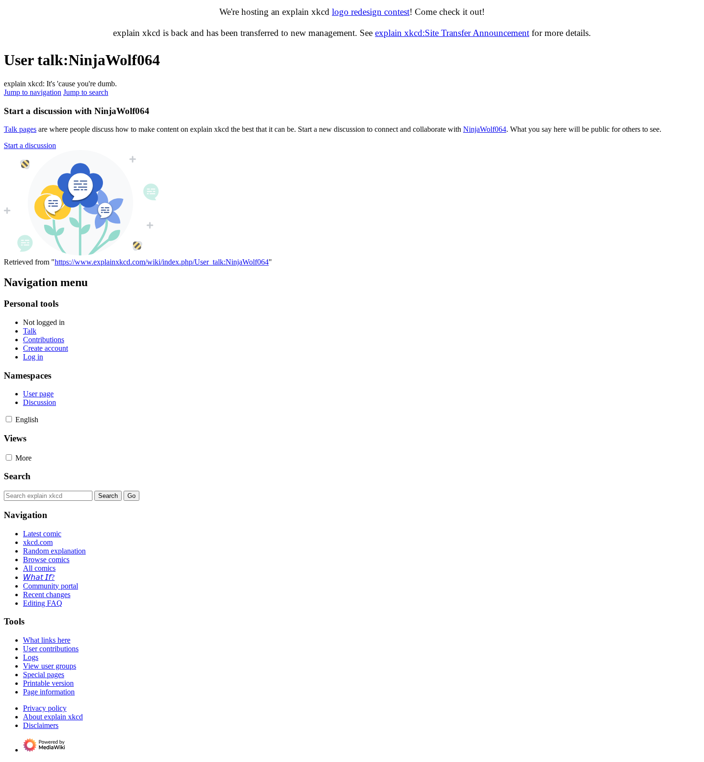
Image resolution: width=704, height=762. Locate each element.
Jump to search (85, 92)
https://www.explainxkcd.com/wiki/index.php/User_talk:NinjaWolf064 (162, 262)
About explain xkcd (53, 717)
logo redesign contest (370, 12)
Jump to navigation (32, 92)
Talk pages (20, 129)
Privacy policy (45, 708)
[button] (30, 145)
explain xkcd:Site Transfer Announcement (452, 33)
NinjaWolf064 (484, 129)
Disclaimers (40, 725)
